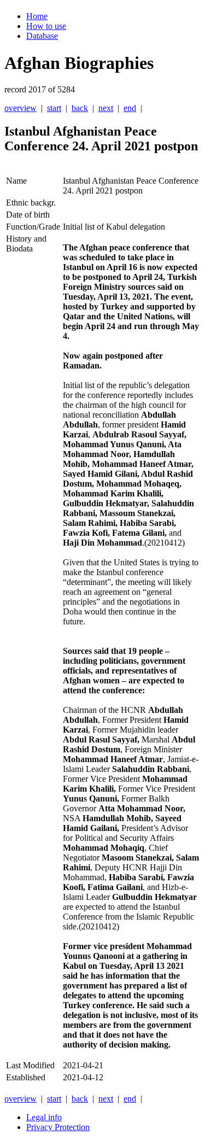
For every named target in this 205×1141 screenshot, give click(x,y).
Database (42, 35)
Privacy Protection (58, 1127)
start (54, 108)
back (80, 108)
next (105, 108)
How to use (46, 26)
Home (37, 16)
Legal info (44, 1117)
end (130, 108)
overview (20, 108)
